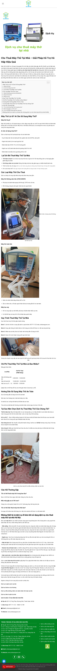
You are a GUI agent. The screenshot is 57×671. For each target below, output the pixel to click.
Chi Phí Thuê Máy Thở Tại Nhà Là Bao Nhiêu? (15, 100)
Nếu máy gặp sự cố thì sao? (10, 108)
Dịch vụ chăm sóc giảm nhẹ (48, 629)
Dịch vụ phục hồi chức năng (48, 641)
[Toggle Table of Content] (47, 82)
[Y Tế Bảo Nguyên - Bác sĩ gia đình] (28, 3)
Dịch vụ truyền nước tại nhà (8, 584)
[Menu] (3, 3)
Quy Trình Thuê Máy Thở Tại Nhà (12, 98)
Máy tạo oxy (7, 96)
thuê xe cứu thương (10, 587)
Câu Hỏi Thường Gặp (8, 105)
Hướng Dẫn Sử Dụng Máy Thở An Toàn (13, 102)
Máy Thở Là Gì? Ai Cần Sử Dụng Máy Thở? (14, 84)
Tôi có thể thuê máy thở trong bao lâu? (13, 107)
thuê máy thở (9, 321)
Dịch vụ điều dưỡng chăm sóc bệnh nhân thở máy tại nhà (16, 591)
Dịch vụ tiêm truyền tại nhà (8, 594)
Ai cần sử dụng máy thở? (9, 87)
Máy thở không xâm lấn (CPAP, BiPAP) (12, 93)
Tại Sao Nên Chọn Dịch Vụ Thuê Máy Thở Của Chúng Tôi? (18, 103)
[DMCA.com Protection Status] (47, 646)
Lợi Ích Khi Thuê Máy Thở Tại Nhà (12, 89)
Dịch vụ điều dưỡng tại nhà (47, 624)
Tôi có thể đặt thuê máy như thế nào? (13, 110)
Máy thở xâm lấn (8, 94)
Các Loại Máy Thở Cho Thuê (10, 91)
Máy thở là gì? (7, 86)
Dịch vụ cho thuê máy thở (47, 626)
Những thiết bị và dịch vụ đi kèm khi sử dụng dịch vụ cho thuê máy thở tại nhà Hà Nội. (26, 112)
